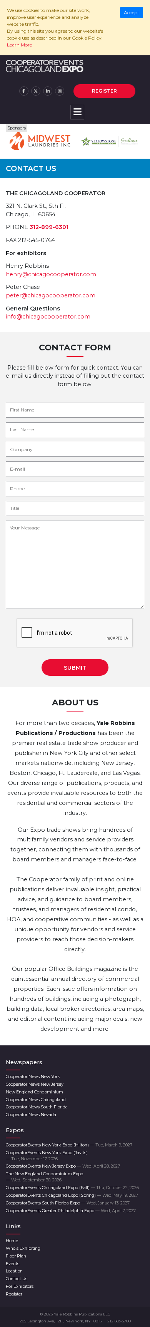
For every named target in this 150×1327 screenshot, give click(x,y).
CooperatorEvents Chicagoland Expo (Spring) (72, 1195)
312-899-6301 (49, 227)
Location (14, 1271)
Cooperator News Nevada (31, 1114)
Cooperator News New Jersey (34, 1084)
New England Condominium (34, 1092)
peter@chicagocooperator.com (50, 295)
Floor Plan (16, 1256)
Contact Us (16, 1278)
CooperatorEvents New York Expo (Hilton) (69, 1145)
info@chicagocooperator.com (48, 316)
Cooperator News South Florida (37, 1107)
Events (12, 1263)
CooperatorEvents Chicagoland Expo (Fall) (72, 1187)
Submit (75, 667)
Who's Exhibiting (23, 1248)
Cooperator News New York (33, 1076)
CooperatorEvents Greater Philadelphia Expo (71, 1210)
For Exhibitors (19, 1286)
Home (12, 1240)
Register (104, 91)
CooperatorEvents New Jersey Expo (63, 1166)
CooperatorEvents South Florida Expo (68, 1203)
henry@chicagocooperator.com (51, 274)
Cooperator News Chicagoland (36, 1099)
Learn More (19, 45)
